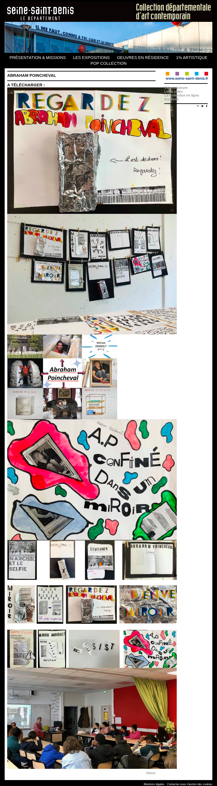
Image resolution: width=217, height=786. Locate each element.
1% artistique (191, 57)
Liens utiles (173, 91)
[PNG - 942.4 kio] (93, 539)
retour (151, 773)
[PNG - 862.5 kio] (93, 666)
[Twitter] (202, 106)
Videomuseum (176, 88)
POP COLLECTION (108, 63)
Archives (171, 99)
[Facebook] (207, 106)
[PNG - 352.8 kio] (63, 418)
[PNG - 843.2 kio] (93, 212)
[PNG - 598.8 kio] (93, 333)
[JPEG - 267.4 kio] (93, 767)
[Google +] (198, 105)
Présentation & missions (38, 57)
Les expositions (91, 57)
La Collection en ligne (181, 95)
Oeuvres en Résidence (143, 57)
